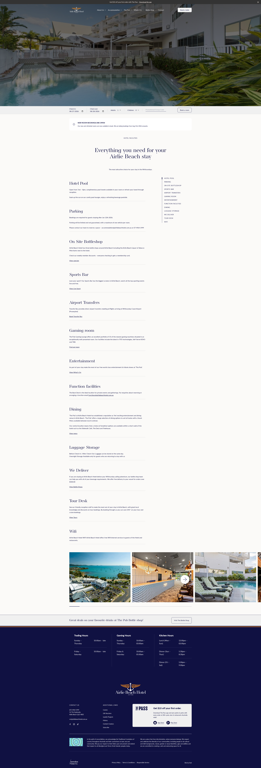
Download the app (145, 2)
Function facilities (172, 204)
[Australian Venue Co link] (73, 763)
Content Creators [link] (108, 724)
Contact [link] (161, 10)
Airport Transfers (172, 193)
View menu (73, 433)
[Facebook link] (70, 724)
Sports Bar (169, 189)
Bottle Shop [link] (150, 10)
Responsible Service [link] (143, 763)
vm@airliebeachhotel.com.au (78, 719)
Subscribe (106, 727)
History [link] (105, 720)
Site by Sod (188, 763)
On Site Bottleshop (172, 185)
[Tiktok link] (77, 724)
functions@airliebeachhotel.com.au (101, 395)
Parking (167, 182)
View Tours (73, 517)
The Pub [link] (127, 10)
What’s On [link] (138, 10)
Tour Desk (168, 218)
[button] (184, 579)
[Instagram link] (73, 724)
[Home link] (76, 10)
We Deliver (169, 214)
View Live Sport (75, 288)
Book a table (184, 10)
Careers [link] (105, 710)
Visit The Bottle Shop (181, 620)
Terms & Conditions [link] (128, 763)
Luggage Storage (171, 211)
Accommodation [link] (114, 10)
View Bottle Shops (75, 487)
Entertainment (171, 200)
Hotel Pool (169, 178)
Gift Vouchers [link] (107, 713)
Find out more (74, 347)
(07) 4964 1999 (74, 710)
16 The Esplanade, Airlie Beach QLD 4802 (76, 713)
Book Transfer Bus (75, 316)
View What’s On (75, 372)
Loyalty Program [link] (108, 717)
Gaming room (170, 196)
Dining (167, 207)
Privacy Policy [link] (116, 763)
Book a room (184, 110)
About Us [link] (100, 10)
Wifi (166, 222)
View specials (74, 260)
